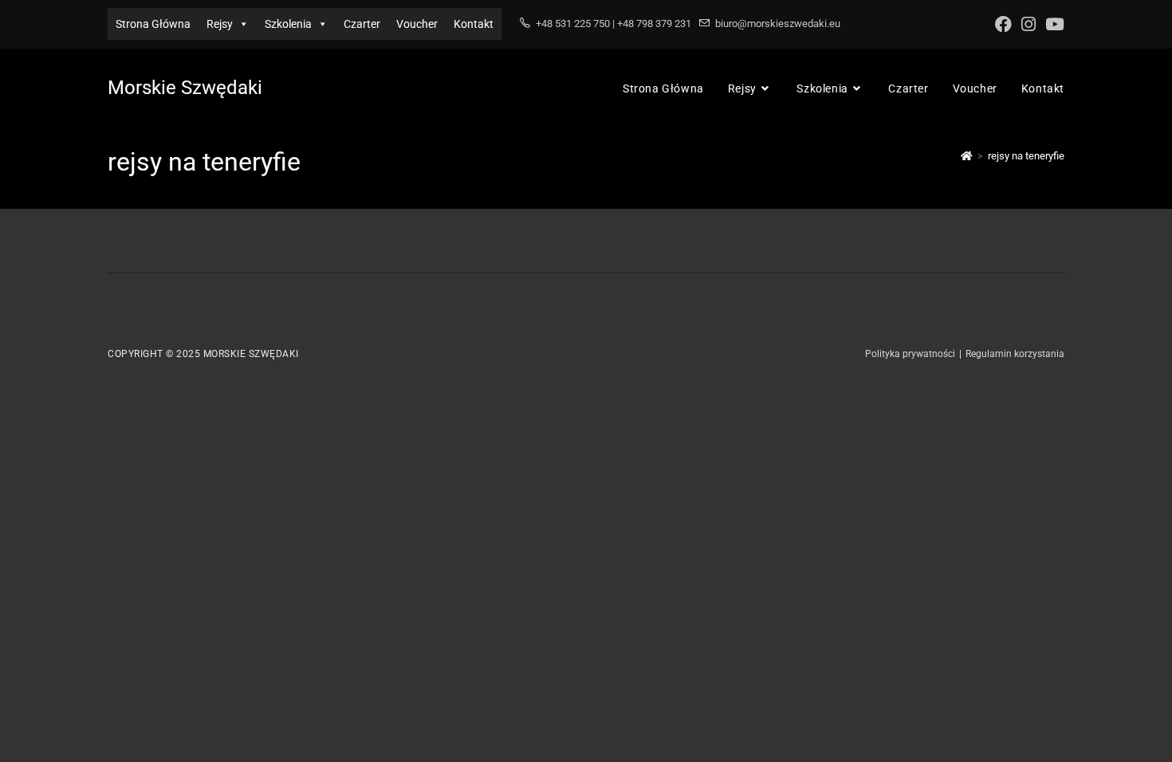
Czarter (362, 24)
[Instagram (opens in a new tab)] (1028, 24)
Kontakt (474, 24)
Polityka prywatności (910, 353)
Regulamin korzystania (1015, 353)
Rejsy (219, 24)
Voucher (417, 24)
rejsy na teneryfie (1026, 156)
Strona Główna (153, 24)
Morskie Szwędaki (185, 88)
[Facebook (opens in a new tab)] (1003, 24)
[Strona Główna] (967, 156)
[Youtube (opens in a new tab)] (1052, 24)
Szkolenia (288, 24)
